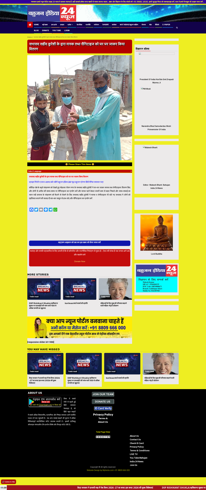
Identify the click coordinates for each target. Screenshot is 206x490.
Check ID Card (137, 443)
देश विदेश (79, 25)
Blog (36, 31)
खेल (150, 25)
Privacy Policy (137, 447)
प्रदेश (69, 25)
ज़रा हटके (54, 25)
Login (67, 31)
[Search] (176, 27)
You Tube (56, 31)
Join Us (133, 465)
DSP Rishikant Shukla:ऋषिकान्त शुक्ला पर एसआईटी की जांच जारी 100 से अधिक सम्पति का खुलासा (43, 305)
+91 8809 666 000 (122, 470)
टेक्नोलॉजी (105, 25)
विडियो (157, 25)
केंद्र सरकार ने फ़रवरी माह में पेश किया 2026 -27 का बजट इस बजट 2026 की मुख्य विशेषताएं (44, 380)
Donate (45, 31)
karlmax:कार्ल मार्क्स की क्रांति (76, 303)
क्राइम (62, 25)
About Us (134, 436)
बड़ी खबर (45, 25)
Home (36, 25)
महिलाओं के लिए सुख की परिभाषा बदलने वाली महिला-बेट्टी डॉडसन (113, 304)
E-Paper (166, 25)
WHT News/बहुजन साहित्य (129, 25)
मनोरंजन (96, 25)
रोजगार (144, 25)
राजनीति (88, 25)
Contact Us (135, 439)
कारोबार (114, 25)
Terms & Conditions (139, 450)
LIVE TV (134, 454)
